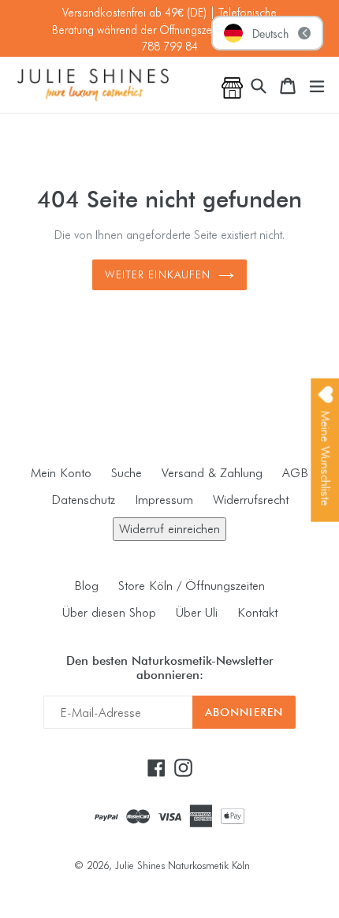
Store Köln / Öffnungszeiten (191, 585)
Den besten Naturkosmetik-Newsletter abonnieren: (170, 668)
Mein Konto (61, 472)
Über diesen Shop (109, 612)
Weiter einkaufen (158, 274)
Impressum (164, 499)
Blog (86, 585)
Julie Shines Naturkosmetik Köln (182, 865)
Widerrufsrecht (251, 499)
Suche (126, 472)
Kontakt (257, 612)
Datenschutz (83, 499)
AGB (295, 472)
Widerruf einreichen (169, 528)
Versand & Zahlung (212, 472)
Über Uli (197, 612)
